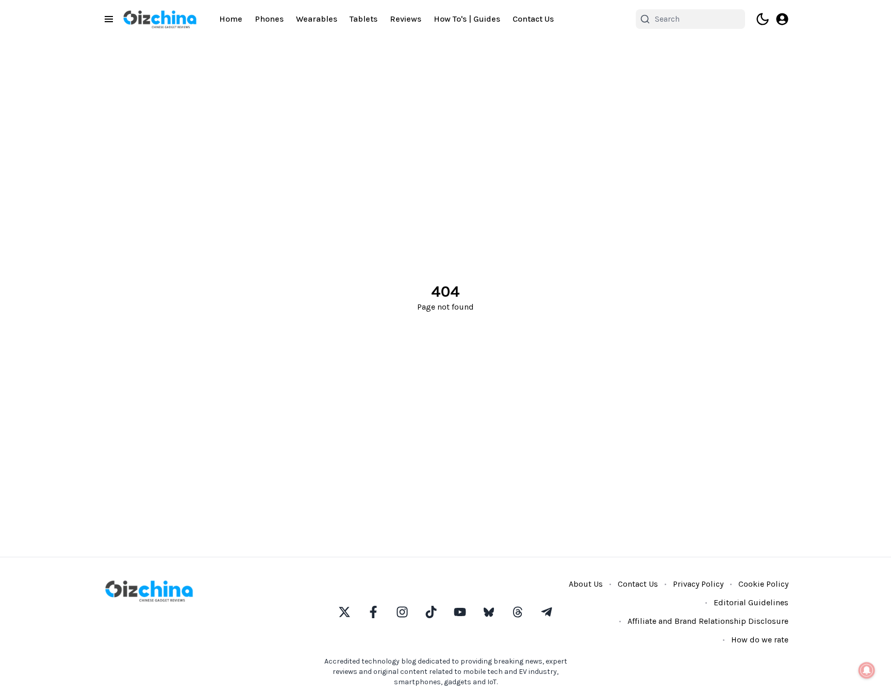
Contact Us (533, 19)
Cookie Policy (763, 584)
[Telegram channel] (546, 612)
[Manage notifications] (867, 670)
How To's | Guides (467, 19)
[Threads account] (518, 612)
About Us (586, 584)
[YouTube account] (460, 612)
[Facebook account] (373, 612)
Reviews (405, 19)
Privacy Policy (698, 584)
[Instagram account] (402, 612)
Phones (269, 19)
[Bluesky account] (489, 612)
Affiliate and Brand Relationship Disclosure (708, 621)
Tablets (363, 19)
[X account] (344, 612)
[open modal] (782, 19)
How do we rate (759, 639)
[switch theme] (762, 19)
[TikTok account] (431, 612)
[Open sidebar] (109, 19)
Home (230, 19)
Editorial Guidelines (751, 602)
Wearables (316, 19)
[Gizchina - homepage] (160, 19)
